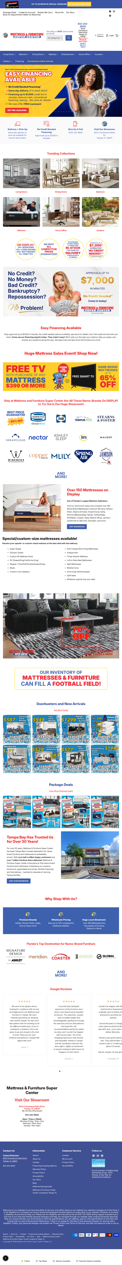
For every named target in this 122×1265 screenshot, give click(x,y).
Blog (34, 1183)
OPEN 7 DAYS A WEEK (83, 45)
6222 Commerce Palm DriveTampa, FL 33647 (15, 1158)
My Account (67, 1159)
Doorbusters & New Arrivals (40, 61)
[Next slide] (115, 90)
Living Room (9, 54)
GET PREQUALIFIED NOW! (79, 4)
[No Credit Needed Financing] (46, 130)
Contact (36, 1162)
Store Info (59, 12)
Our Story (70, 12)
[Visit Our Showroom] (104, 130)
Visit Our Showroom (18, 881)
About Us (36, 1159)
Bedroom (23, 54)
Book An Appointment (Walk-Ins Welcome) (22, 15)
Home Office (84, 54)
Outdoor (7, 61)
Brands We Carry (45, 12)
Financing (19, 61)
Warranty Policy (39, 1169)
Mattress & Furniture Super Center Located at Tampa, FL (24, 1239)
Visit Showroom (76, 527)
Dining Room (38, 54)
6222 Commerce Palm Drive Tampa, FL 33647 (83, 32)
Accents (98, 54)
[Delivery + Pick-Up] (17, 130)
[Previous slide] (6, 90)
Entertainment (67, 54)
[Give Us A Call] (75, 130)
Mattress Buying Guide (42, 1186)
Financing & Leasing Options (45, 1166)
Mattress (53, 54)
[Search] (69, 38)
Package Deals (9, 12)
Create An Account (27, 12)
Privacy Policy (39, 1173)
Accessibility (38, 1176)
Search (36, 1155)
